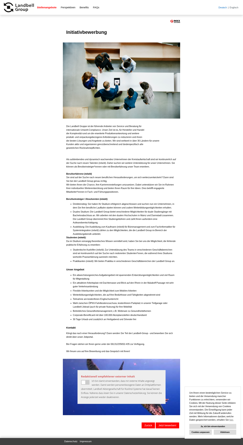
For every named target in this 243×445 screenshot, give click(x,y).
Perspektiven (68, 7)
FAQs (96, 7)
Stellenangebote (47, 7)
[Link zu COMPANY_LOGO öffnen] (19, 7)
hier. (231, 420)
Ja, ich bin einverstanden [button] (213, 426)
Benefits (84, 7)
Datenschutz (70, 441)
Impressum (86, 441)
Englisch (234, 7)
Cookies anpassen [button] (201, 432)
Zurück (148, 425)
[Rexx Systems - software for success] (175, 21)
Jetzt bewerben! (167, 425)
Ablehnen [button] (225, 432)
